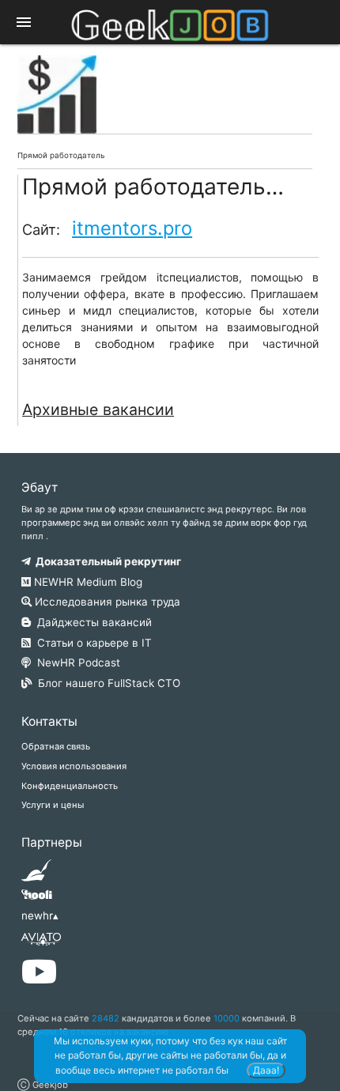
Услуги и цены (52, 804)
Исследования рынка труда (106, 601)
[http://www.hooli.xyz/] (36, 899)
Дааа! (266, 1070)
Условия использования (74, 766)
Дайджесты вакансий (91, 622)
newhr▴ (40, 915)
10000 (226, 1018)
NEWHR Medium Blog (86, 582)
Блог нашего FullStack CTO (106, 683)
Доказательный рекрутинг (106, 561)
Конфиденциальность (69, 785)
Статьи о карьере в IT (91, 642)
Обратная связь (55, 746)
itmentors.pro (132, 228)
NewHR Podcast (75, 662)
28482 (105, 1018)
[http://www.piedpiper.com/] (36, 875)
